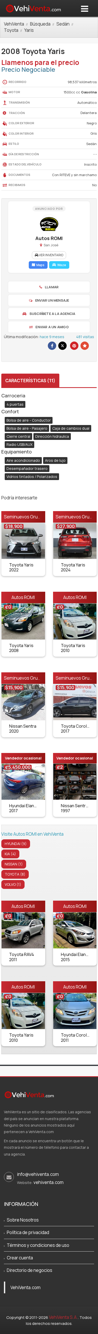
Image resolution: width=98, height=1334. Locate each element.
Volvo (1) (13, 884)
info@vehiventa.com (38, 1174)
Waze (61, 265)
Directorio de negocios (29, 1270)
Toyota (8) (15, 874)
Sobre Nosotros (23, 1220)
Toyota (11, 30)
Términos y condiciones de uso (38, 1245)
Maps (40, 265)
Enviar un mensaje (51, 300)
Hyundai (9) (16, 843)
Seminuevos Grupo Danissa (32, 517)
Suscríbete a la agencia (52, 313)
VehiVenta (14, 24)
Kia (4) (10, 853)
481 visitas (85, 336)
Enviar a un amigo (52, 327)
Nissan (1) (14, 864)
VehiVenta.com (25, 1287)
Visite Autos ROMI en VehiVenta (32, 834)
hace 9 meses (52, 336)
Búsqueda (40, 24)
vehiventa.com (48, 1182)
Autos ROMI (23, 597)
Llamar (51, 287)
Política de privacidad (28, 1232)
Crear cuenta (20, 1258)
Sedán (63, 24)
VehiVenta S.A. (63, 1317)
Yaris (29, 30)
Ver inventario (50, 255)
